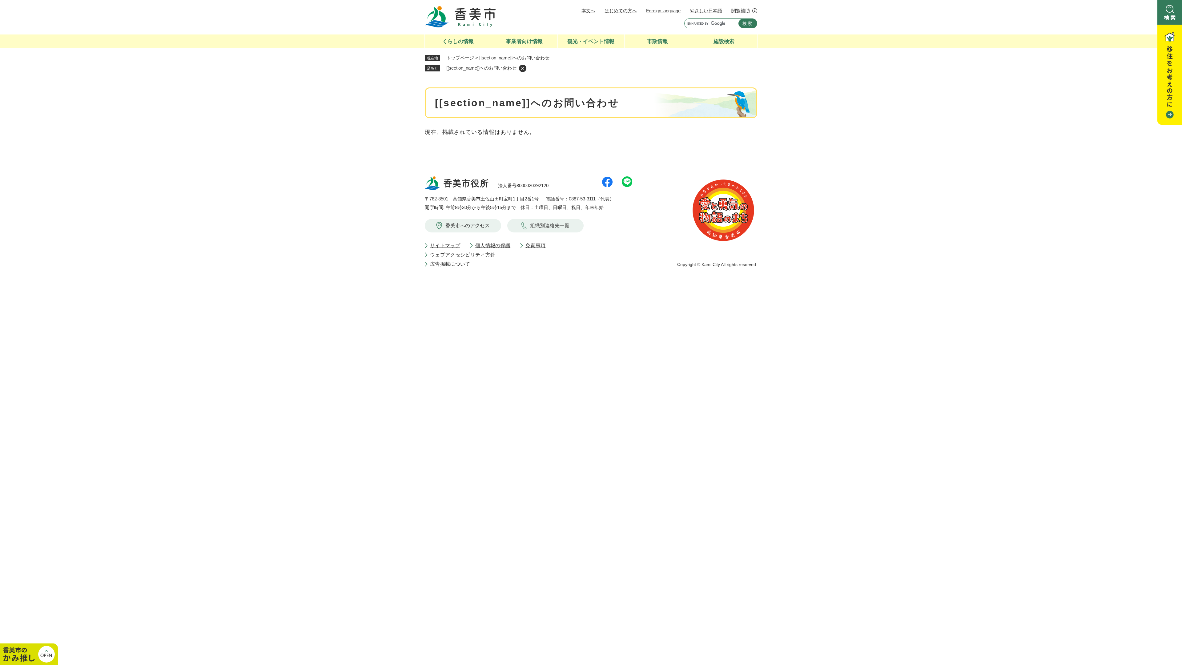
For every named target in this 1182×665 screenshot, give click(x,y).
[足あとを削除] (522, 68)
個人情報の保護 (492, 245)
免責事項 (535, 245)
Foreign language (663, 10)
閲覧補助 (740, 10)
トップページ (460, 57)
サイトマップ (445, 245)
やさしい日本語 (706, 10)
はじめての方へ (621, 10)
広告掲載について (450, 264)
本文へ (588, 10)
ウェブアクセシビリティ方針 (462, 254)
